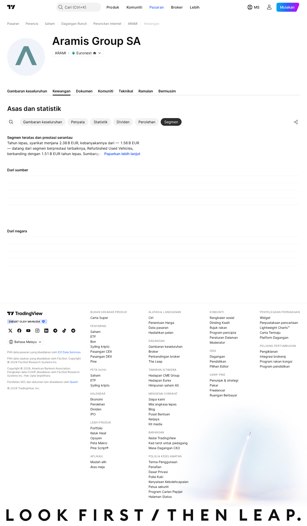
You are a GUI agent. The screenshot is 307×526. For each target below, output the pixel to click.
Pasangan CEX (101, 351)
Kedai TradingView (162, 438)
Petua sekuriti (159, 487)
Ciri (151, 318)
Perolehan (97, 404)
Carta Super (99, 318)
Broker (177, 7)
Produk (113, 7)
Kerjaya (154, 419)
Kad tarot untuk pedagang (168, 443)
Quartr (74, 382)
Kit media (155, 424)
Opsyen (96, 438)
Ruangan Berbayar (223, 395)
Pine (93, 361)
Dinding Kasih (220, 323)
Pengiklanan (269, 351)
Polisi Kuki (156, 477)
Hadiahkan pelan (161, 332)
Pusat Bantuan (159, 414)
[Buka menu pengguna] (269, 7)
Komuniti (134, 7)
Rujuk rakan (218, 327)
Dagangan (217, 356)
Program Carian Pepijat (165, 492)
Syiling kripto (99, 346)
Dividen (95, 409)
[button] (123, 7)
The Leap (155, 361)
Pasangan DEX (101, 356)
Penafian (155, 467)
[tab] (43, 122)
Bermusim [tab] (167, 91)
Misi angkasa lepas (162, 404)
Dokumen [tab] (84, 91)
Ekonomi (96, 399)
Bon (93, 341)
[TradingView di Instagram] (37, 330)
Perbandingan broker (164, 356)
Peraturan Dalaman (224, 337)
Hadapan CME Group (164, 375)
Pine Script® (99, 448)
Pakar (214, 385)
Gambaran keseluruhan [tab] (27, 91)
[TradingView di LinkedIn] (46, 330)
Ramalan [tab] (145, 91)
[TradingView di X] (10, 330)
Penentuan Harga (161, 323)
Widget (265, 318)
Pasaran (156, 7)
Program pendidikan (275, 366)
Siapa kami (157, 399)
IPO (93, 414)
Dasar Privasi (158, 472)
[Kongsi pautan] (296, 122)
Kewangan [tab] (62, 91)
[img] (95, 53)
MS (256, 7)
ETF (93, 336)
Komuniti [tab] (105, 91)
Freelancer (217, 390)
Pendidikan (218, 361)
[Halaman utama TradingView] (25, 313)
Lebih (195, 7)
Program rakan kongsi (276, 361)
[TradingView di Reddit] (73, 330)
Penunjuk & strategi (224, 380)
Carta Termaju (270, 332)
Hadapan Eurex (160, 380)
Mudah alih (98, 462)
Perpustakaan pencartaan (279, 323)
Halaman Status (160, 497)
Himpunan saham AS (164, 385)
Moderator (217, 342)
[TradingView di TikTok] (64, 330)
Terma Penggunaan (163, 462)
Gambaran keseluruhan (165, 346)
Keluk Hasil (98, 433)
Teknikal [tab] (126, 91)
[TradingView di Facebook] (19, 330)
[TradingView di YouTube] (28, 330)
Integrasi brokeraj (273, 356)
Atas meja (97, 467)
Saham (95, 332)
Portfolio (96, 428)
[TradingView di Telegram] (55, 330)
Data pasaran (158, 327)
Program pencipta (223, 332)
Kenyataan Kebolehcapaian (168, 482)
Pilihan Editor (219, 366)
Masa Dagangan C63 (164, 448)
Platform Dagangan (274, 337)
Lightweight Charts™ (275, 327)
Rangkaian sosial (222, 318)
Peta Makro (98, 443)
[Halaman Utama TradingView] (11, 7)
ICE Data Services (69, 352)
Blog (152, 409)
